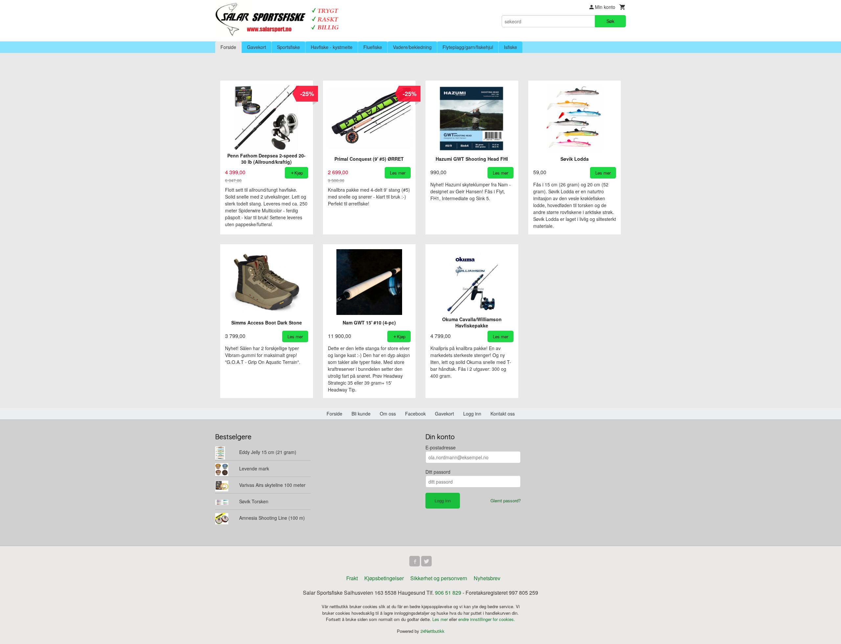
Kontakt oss (502, 413)
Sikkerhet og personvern (438, 578)
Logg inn (472, 413)
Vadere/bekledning (412, 47)
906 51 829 (448, 592)
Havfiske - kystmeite (331, 47)
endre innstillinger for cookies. (486, 619)
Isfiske (510, 47)
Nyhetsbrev (487, 578)
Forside (228, 47)
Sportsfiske (288, 47)
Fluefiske (372, 47)
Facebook (415, 413)
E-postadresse (440, 447)
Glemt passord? (505, 500)
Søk (610, 21)
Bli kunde (361, 413)
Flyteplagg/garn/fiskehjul (468, 47)
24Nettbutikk (432, 631)
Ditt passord (437, 471)
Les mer (440, 619)
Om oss (388, 413)
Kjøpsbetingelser (384, 578)
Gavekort (256, 47)
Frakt (352, 578)
